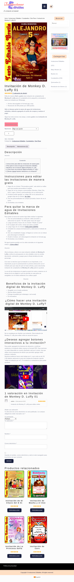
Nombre (7, 434)
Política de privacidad (9, 566)
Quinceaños (54, 82)
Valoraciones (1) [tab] (22, 146)
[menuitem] (37, 577)
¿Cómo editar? (14, 244)
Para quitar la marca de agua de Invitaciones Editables (21, 165)
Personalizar (14, 510)
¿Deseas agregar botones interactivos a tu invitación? (21, 171)
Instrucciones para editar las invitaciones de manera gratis (22, 164)
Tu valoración (9, 421)
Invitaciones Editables (15, 18)
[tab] (44, 6)
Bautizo (53, 74)
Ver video (27, 196)
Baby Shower (55, 69)
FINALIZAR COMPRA (31, 226)
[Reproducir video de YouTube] (26, 319)
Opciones (8, 128)
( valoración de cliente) (19, 93)
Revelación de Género (58, 86)
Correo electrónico (11, 443)
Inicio (6, 18)
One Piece (33, 18)
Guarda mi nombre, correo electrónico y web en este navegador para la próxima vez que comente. (26, 456)
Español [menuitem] (37, 577)
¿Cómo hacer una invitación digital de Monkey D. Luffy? (22, 169)
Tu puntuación (9, 416)
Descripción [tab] (11, 146)
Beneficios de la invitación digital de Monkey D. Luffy (21, 167)
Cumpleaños (25, 18)
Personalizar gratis (11, 124)
